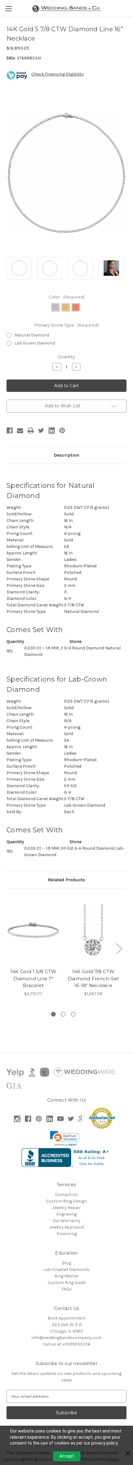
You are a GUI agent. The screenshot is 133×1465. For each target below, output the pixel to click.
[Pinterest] (62, 430)
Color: (66, 296)
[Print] (31, 430)
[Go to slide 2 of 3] (63, 1014)
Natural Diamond (32, 335)
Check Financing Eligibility (57, 74)
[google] (80, 1119)
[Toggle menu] (8, 8)
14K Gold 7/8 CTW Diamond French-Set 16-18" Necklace (93, 978)
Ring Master (66, 1276)
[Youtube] (60, 1119)
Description (66, 455)
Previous (8, 948)
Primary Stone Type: (66, 325)
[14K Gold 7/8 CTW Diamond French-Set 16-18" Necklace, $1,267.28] (93, 930)
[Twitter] (41, 430)
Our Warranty (66, 1220)
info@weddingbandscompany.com (66, 1337)
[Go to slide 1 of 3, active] (53, 1014)
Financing (67, 1233)
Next (119, 948)
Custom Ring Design (66, 1201)
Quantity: (67, 356)
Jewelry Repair (66, 1207)
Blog (66, 1263)
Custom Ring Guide (66, 1282)
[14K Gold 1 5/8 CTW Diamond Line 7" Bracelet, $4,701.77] (33, 930)
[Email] (20, 430)
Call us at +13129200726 (66, 1344)
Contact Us (66, 1194)
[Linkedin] (52, 430)
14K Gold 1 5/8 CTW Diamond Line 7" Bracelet (33, 978)
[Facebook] (9, 430)
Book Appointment (67, 1318)
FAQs (67, 1289)
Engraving (66, 1214)
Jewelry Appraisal (66, 1227)
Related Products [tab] (66, 879)
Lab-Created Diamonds (66, 1269)
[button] (64, 1138)
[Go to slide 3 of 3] (73, 1014)
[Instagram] (17, 1119)
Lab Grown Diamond (35, 343)
